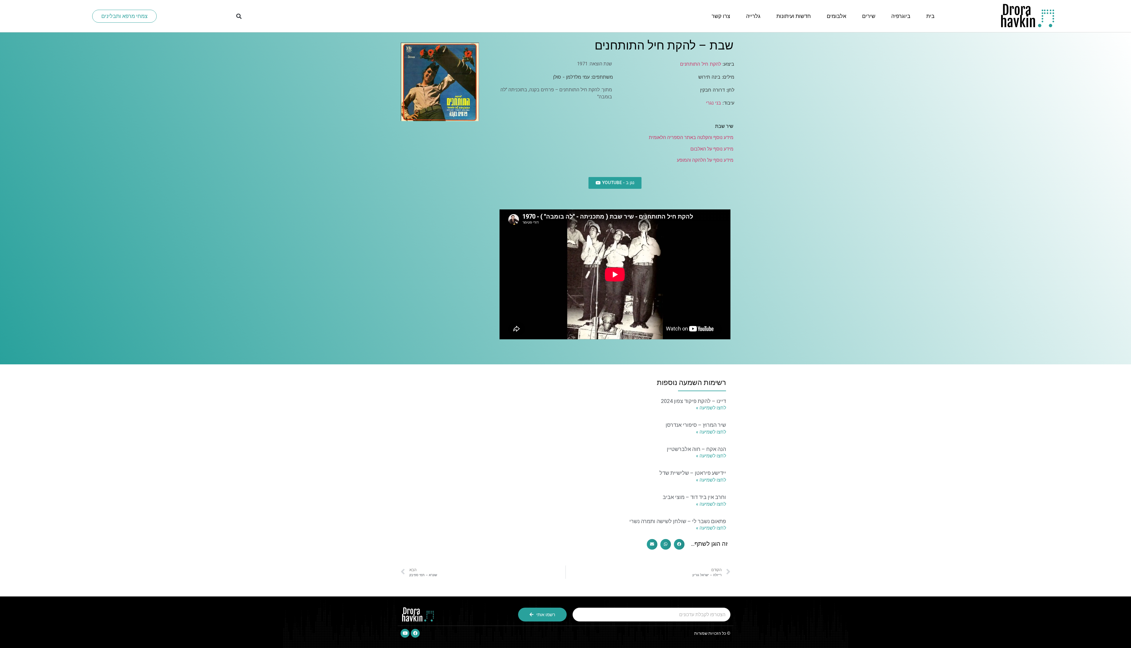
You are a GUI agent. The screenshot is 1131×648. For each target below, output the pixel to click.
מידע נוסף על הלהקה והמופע (705, 160)
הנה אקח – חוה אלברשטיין (696, 449)
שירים (868, 16)
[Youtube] (405, 633)
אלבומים (836, 16)
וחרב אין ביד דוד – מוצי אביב (694, 497)
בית (930, 16)
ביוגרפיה (900, 16)
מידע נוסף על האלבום (711, 149)
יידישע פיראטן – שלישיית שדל (692, 473)
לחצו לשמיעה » (711, 408)
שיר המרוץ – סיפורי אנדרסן (696, 425)
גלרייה (753, 16)
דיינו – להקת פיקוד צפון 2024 (693, 401)
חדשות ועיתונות (793, 16)
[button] (239, 16)
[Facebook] (415, 633)
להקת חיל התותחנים (700, 64)
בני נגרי (713, 103)
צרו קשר (721, 16)
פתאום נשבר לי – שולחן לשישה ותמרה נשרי (677, 521)
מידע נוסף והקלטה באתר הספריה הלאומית (691, 137)
